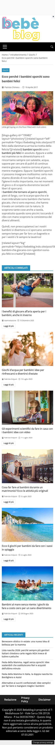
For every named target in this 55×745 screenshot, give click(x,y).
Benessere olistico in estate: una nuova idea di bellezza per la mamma (26, 643)
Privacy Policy (25, 699)
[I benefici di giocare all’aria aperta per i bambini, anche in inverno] (27, 290)
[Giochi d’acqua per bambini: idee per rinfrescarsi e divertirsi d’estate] (27, 349)
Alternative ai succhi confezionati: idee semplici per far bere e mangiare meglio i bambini (26, 684)
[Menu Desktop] (5, 46)
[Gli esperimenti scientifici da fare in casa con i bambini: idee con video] (27, 408)
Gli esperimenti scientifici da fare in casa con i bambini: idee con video (27, 430)
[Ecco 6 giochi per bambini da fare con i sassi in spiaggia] (27, 525)
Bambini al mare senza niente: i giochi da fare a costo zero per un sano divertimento (26, 606)
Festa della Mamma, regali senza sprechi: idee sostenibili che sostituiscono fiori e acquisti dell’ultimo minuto (25, 665)
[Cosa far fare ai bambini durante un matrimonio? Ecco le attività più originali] (27, 466)
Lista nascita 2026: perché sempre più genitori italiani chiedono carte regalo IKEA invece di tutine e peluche (25, 653)
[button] (52, 47)
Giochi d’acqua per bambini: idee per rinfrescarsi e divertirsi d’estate (23, 371)
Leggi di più (9, 326)
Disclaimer (44, 699)
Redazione (10, 699)
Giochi (5, 70)
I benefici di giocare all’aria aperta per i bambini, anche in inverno (24, 313)
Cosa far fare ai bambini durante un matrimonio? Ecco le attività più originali (25, 489)
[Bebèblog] (21, 28)
